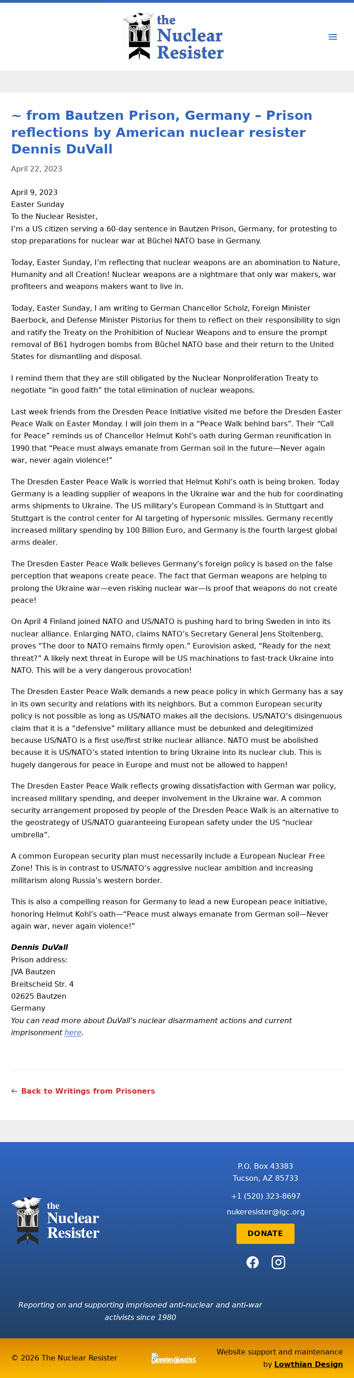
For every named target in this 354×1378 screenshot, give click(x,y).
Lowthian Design (308, 1364)
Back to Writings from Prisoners (88, 1091)
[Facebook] (252, 1262)
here (73, 1032)
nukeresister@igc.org (266, 1211)
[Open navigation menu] (333, 37)
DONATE (265, 1233)
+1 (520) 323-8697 (266, 1196)
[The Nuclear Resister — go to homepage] (177, 36)
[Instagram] (278, 1262)
